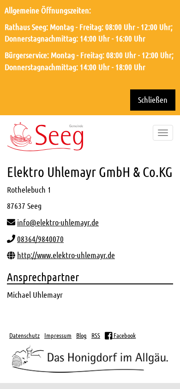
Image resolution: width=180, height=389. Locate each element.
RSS (95, 335)
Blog (81, 335)
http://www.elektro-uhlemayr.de (66, 255)
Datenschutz (24, 335)
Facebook (124, 335)
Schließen (153, 99)
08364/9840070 (40, 239)
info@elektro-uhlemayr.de (58, 222)
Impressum (58, 335)
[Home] (45, 136)
